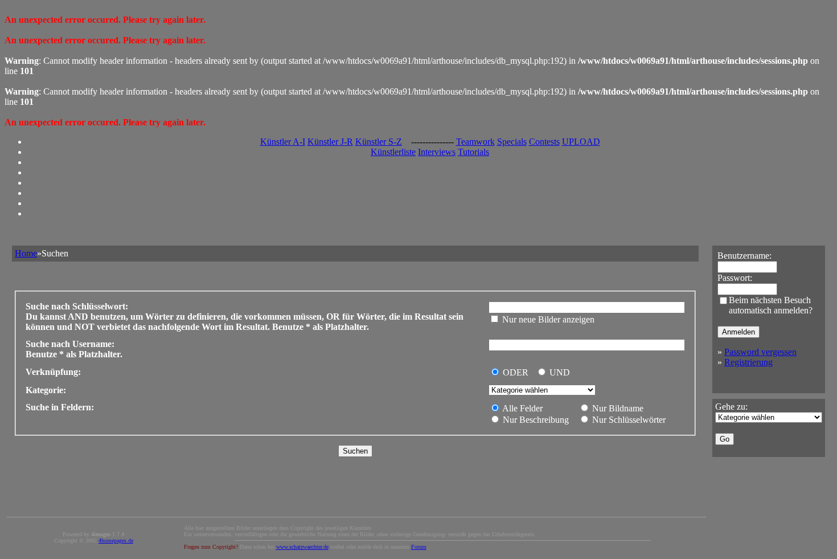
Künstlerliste (393, 152)
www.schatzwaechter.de (302, 547)
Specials (512, 141)
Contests (544, 141)
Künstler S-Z (378, 141)
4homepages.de (116, 540)
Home (26, 253)
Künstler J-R (330, 141)
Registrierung (748, 362)
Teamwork (475, 141)
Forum (418, 547)
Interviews (437, 152)
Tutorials (473, 152)
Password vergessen (760, 352)
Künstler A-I (282, 141)
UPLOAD (581, 141)
